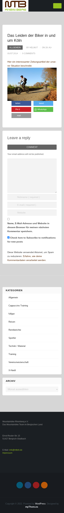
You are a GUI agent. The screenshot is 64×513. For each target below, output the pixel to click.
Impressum (7, 453)
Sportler (12, 338)
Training (12, 354)
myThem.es (31, 506)
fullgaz (12, 313)
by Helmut (32, 47)
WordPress (40, 503)
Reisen (12, 322)
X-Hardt (12, 370)
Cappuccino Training (18, 305)
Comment (32, 147)
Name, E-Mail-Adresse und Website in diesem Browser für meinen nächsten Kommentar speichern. (28, 227)
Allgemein (15, 47)
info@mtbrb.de (15, 450)
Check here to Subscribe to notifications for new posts (31, 239)
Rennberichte (15, 330)
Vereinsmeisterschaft (19, 362)
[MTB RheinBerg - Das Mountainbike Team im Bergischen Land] (15, 5)
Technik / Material (17, 346)
